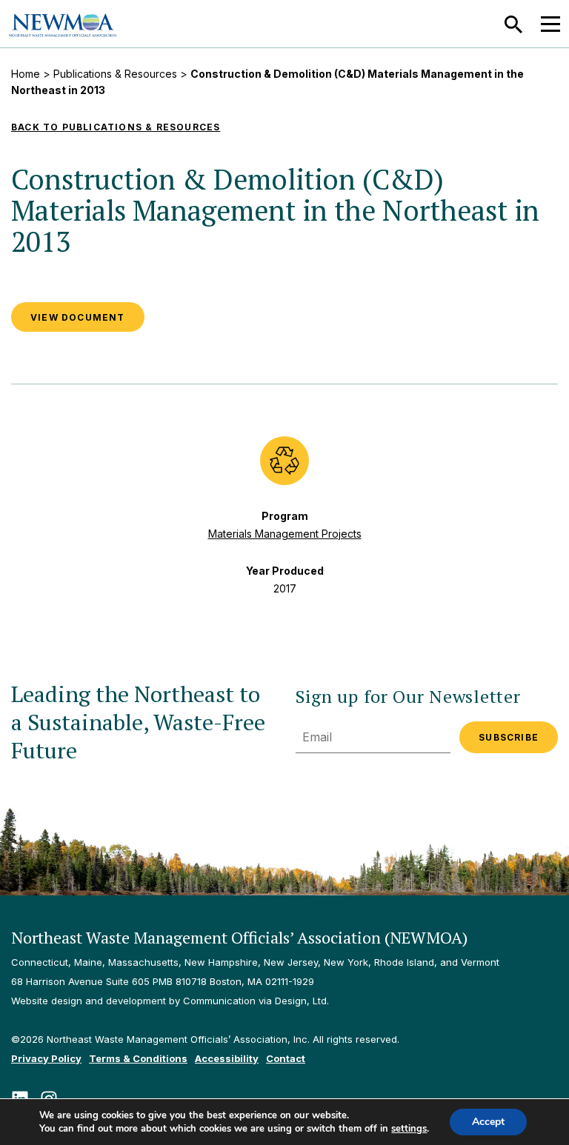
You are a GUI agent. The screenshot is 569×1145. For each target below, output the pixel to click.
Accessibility (227, 1058)
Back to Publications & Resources (115, 127)
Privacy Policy (46, 1058)
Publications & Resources (115, 73)
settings (409, 1128)
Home (25, 73)
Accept (488, 1122)
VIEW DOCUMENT (77, 317)
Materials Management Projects (285, 533)
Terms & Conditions (138, 1058)
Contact (285, 1058)
